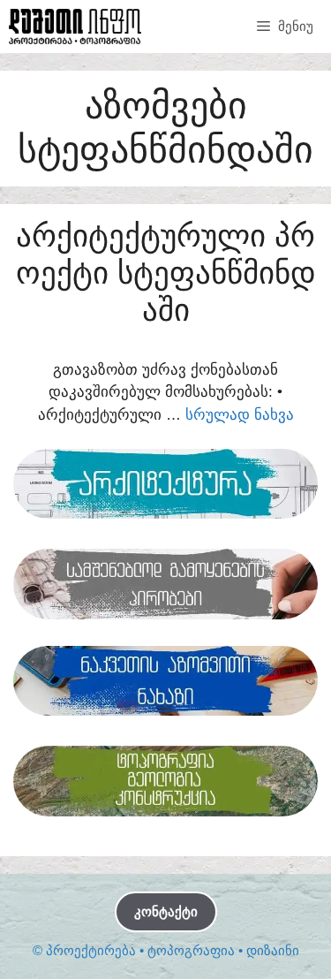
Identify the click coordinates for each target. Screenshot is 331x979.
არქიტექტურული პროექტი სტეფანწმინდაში (166, 272)
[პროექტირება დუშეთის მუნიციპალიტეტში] (75, 26)
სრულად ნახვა (239, 414)
